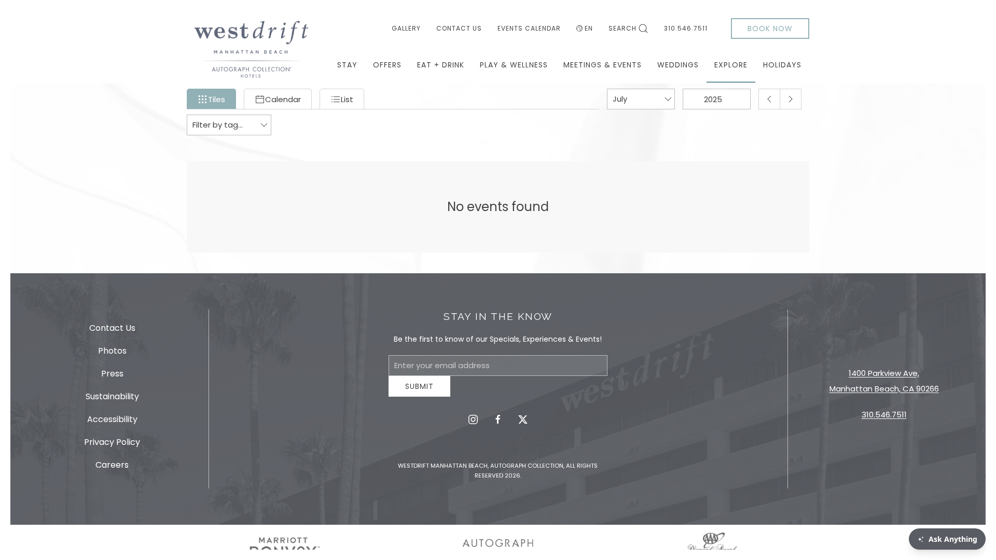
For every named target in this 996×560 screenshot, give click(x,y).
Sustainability (112, 400)
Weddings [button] (678, 65)
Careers (112, 468)
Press (112, 377)
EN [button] (589, 28)
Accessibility (112, 423)
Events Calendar (529, 28)
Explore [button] (731, 65)
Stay (347, 65)
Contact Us (459, 28)
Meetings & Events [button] (602, 65)
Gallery (406, 28)
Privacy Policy (112, 446)
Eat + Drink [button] (440, 65)
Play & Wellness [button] (514, 65)
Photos (112, 354)
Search (622, 28)
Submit (419, 394)
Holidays (782, 65)
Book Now (770, 28)
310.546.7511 (686, 28)
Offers (387, 65)
